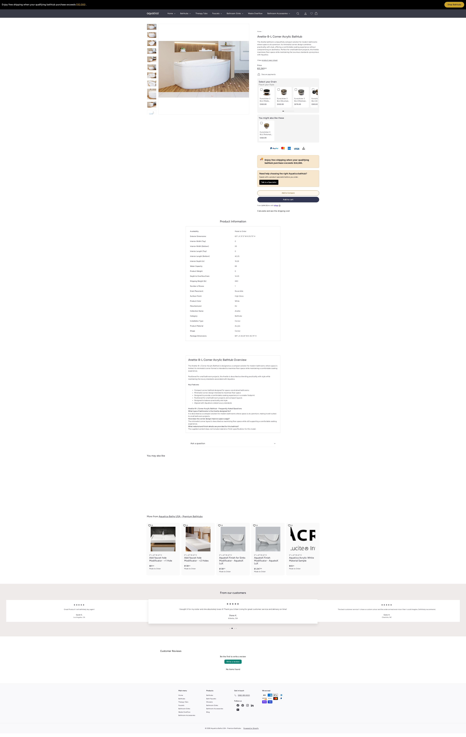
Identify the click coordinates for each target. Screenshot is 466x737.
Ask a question (198, 443)
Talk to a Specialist (268, 182)
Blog (208, 712)
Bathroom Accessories (277, 13)
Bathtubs (184, 13)
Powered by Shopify (251, 728)
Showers (209, 702)
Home (170, 13)
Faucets (216, 13)
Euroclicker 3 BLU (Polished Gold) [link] (265, 133)
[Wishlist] (311, 13)
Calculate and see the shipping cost (273, 211)
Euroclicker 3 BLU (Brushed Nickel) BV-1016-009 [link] (282, 100)
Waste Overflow (255, 13)
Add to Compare (288, 193)
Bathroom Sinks (234, 13)
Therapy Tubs (201, 13)
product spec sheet (269, 60)
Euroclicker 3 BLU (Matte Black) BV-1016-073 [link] (266, 100)
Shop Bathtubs (454, 4)
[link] (266, 92)
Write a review (233, 661)
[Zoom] (203, 69)
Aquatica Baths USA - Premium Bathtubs (181, 516)
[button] (314, 92)
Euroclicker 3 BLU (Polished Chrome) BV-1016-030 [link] (299, 100)
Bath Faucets (211, 699)
